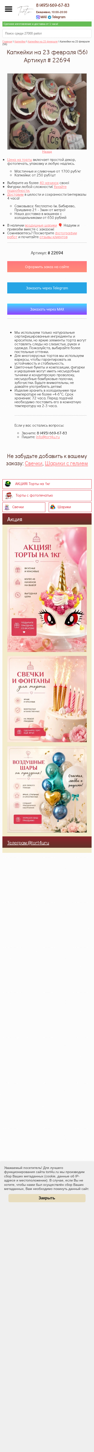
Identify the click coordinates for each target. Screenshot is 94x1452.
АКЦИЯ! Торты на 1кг (32, 483)
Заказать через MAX (47, 309)
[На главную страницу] (25, 9)
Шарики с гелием (66, 463)
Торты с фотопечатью (34, 494)
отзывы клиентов (53, 236)
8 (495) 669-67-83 (52, 5)
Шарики (64, 506)
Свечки (33, 463)
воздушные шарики (41, 225)
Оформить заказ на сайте (47, 266)
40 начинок (49, 182)
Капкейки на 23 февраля (43, 41)
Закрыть (47, 1198)
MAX (43, 16)
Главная (7, 41)
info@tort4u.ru (48, 436)
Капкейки (20, 41)
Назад (47, 151)
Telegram (58, 16)
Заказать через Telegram (47, 287)
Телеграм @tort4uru (28, 842)
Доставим (15, 194)
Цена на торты (19, 159)
